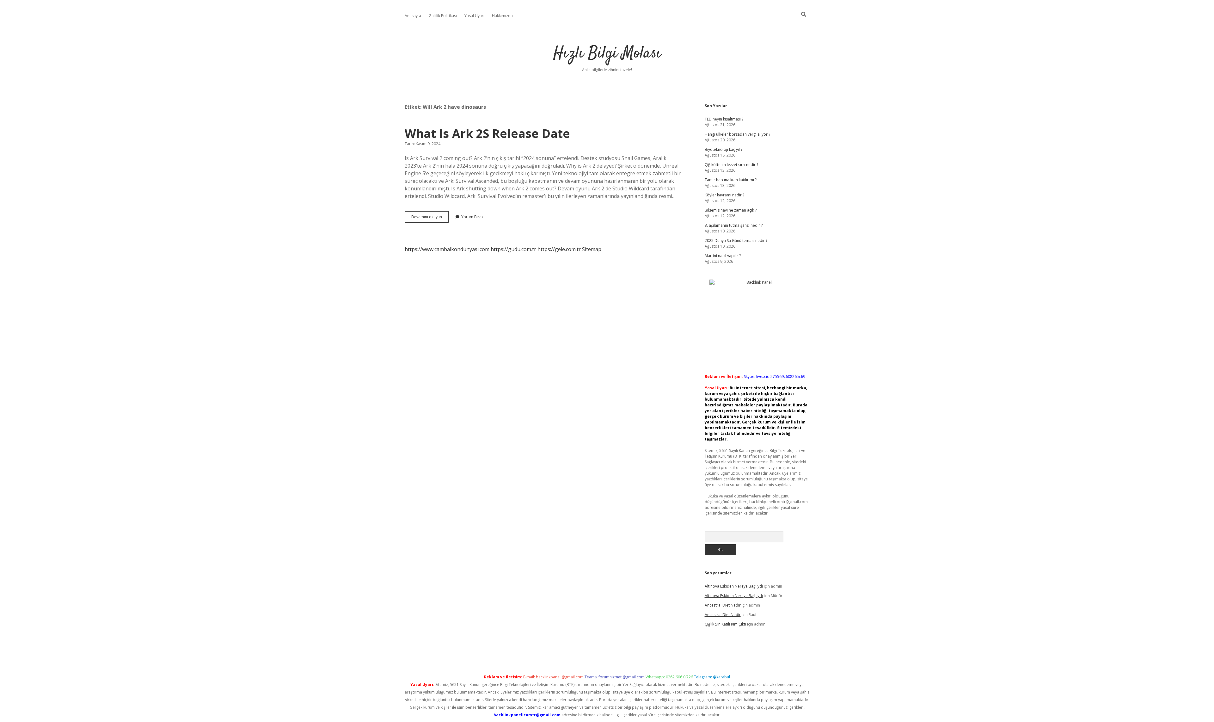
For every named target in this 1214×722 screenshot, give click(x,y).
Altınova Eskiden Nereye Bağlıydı (734, 586)
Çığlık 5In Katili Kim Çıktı (725, 624)
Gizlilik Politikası (443, 15)
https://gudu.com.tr (513, 249)
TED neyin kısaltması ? (724, 119)
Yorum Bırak (472, 216)
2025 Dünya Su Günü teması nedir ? (736, 240)
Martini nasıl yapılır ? (723, 255)
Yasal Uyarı (474, 15)
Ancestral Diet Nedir (723, 605)
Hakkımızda (502, 15)
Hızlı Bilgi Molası (607, 53)
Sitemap (591, 249)
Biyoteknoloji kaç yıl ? (723, 149)
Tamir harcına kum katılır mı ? (731, 179)
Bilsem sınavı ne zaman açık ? (731, 210)
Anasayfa (413, 15)
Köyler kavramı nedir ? (724, 195)
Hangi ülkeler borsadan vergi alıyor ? (737, 134)
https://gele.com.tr (559, 249)
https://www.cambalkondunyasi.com (447, 249)
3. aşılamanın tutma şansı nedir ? (734, 225)
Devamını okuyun (430, 218)
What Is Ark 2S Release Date (487, 133)
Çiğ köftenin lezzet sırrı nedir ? (731, 164)
